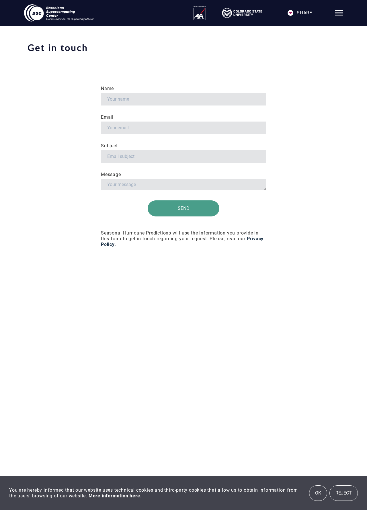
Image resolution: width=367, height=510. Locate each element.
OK (318, 493)
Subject (110, 145)
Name (108, 88)
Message (111, 174)
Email (107, 117)
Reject (343, 493)
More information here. (115, 496)
